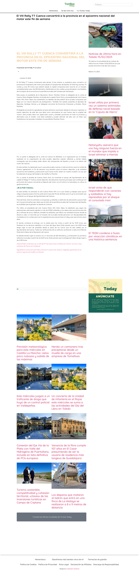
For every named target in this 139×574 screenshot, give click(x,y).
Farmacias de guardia (97, 559)
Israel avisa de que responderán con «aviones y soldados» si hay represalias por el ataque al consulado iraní (105, 194)
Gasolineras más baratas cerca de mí (68, 559)
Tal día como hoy (67, 11)
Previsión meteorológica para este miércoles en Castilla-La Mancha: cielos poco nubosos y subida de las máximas (33, 353)
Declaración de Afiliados (81, 564)
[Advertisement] (51, 34)
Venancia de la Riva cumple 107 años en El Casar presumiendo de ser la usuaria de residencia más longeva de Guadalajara (69, 452)
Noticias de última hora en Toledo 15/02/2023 (105, 55)
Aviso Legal (64, 564)
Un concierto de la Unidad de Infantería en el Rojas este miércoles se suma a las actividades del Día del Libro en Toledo (68, 402)
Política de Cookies (28, 564)
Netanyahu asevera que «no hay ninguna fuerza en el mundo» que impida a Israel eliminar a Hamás (105, 149)
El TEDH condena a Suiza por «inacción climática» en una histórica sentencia (105, 236)
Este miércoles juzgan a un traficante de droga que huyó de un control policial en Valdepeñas (33, 400)
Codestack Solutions (72, 569)
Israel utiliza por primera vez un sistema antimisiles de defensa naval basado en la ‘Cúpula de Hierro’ (104, 107)
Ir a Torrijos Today (83, 11)
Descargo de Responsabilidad (106, 564)
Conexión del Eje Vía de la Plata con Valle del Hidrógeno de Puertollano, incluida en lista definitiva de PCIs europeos (33, 452)
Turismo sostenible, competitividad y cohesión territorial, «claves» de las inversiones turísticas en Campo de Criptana (33, 496)
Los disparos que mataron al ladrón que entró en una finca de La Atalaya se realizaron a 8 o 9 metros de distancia (69, 501)
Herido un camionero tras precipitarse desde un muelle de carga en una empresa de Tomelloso (67, 351)
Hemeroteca (53, 11)
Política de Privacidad (47, 564)
